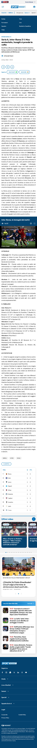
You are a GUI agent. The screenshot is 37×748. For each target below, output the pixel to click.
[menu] (2, 7)
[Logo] (18, 6)
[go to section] (34, 519)
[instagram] (6, 672)
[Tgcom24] (4, 2)
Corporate (4, 714)
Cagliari (10, 498)
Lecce (9, 482)
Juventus (10, 502)
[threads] (22, 672)
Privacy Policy (5, 718)
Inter (9, 478)
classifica (6, 464)
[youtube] (26, 672)
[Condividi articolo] (3, 67)
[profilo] (34, 7)
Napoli (10, 486)
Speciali (3, 697)
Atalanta (10, 494)
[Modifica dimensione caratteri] (12, 67)
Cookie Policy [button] (22, 714)
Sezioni (3, 691)
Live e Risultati (6, 685)
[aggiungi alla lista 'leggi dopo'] (8, 67)
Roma (9, 474)
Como (9, 510)
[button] (18, 6)
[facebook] (2, 672)
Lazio (9, 506)
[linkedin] (18, 672)
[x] (14, 672)
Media (3, 679)
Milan (9, 490)
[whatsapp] (10, 672)
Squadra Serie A (6, 703)
